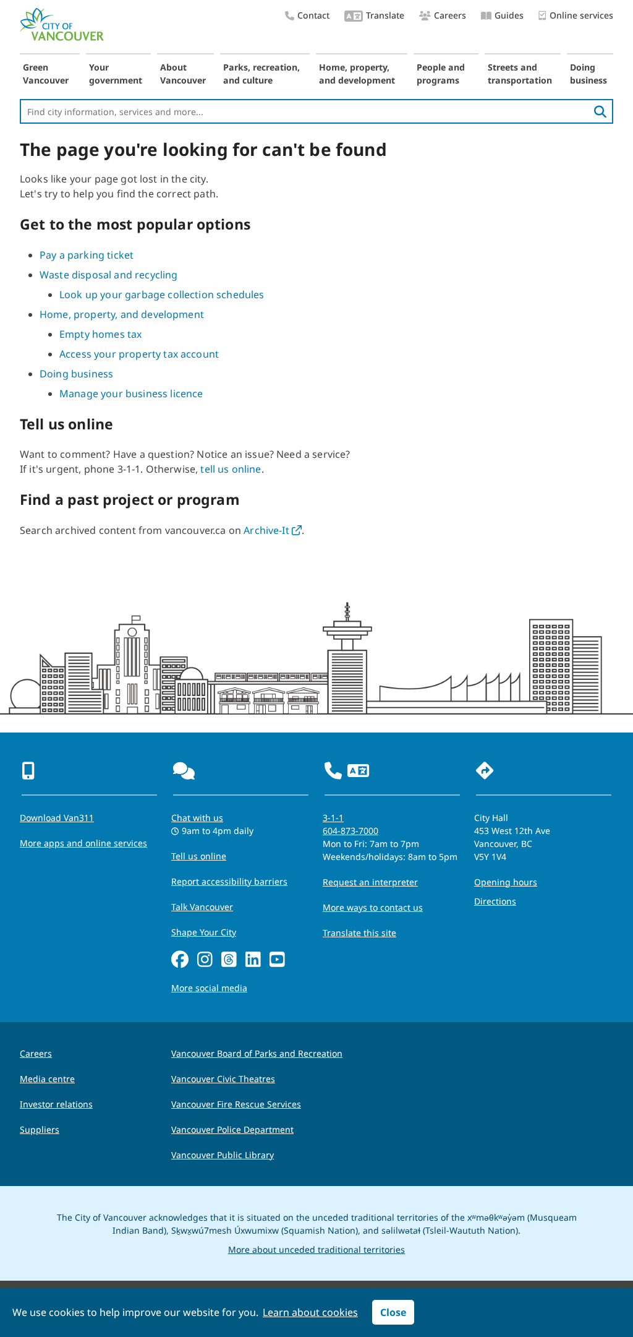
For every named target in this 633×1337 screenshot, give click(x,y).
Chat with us (197, 817)
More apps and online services (83, 843)
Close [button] (393, 1312)
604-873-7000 (350, 830)
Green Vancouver (46, 73)
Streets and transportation (520, 73)
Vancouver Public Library (222, 1155)
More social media (209, 988)
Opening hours (505, 882)
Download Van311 (57, 817)
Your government (115, 73)
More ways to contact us (373, 907)
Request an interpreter (370, 882)
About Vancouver (183, 73)
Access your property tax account (139, 354)
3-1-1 (333, 817)
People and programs (441, 73)
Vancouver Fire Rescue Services (236, 1104)
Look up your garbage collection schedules (162, 294)
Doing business (588, 73)
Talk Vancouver (202, 907)
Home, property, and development (357, 73)
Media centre (47, 1079)
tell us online (230, 469)
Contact (313, 15)
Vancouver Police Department (232, 1129)
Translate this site (359, 933)
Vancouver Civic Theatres (223, 1079)
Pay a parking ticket (87, 255)
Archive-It (273, 530)
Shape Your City (203, 932)
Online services (581, 15)
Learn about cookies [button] (310, 1312)
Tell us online (198, 856)
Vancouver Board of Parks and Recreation (256, 1053)
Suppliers (39, 1129)
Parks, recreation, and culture (261, 73)
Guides (509, 15)
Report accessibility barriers (229, 881)
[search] (600, 111)
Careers (450, 15)
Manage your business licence (131, 393)
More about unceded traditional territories (316, 1249)
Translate (385, 15)
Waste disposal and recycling (108, 275)
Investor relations (56, 1104)
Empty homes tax (100, 334)
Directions (495, 901)
